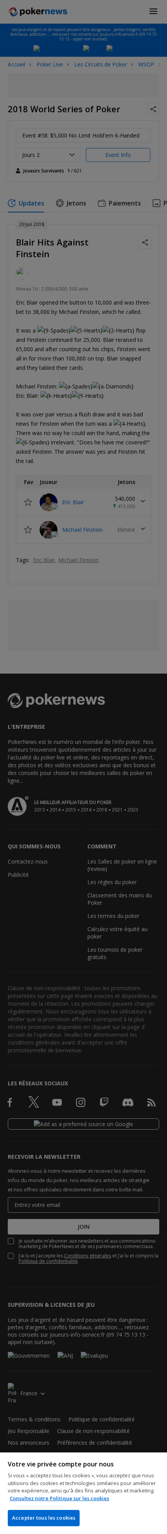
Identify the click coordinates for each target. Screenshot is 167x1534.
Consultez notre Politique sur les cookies (59, 1498)
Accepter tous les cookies (43, 1517)
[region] (83, 1493)
